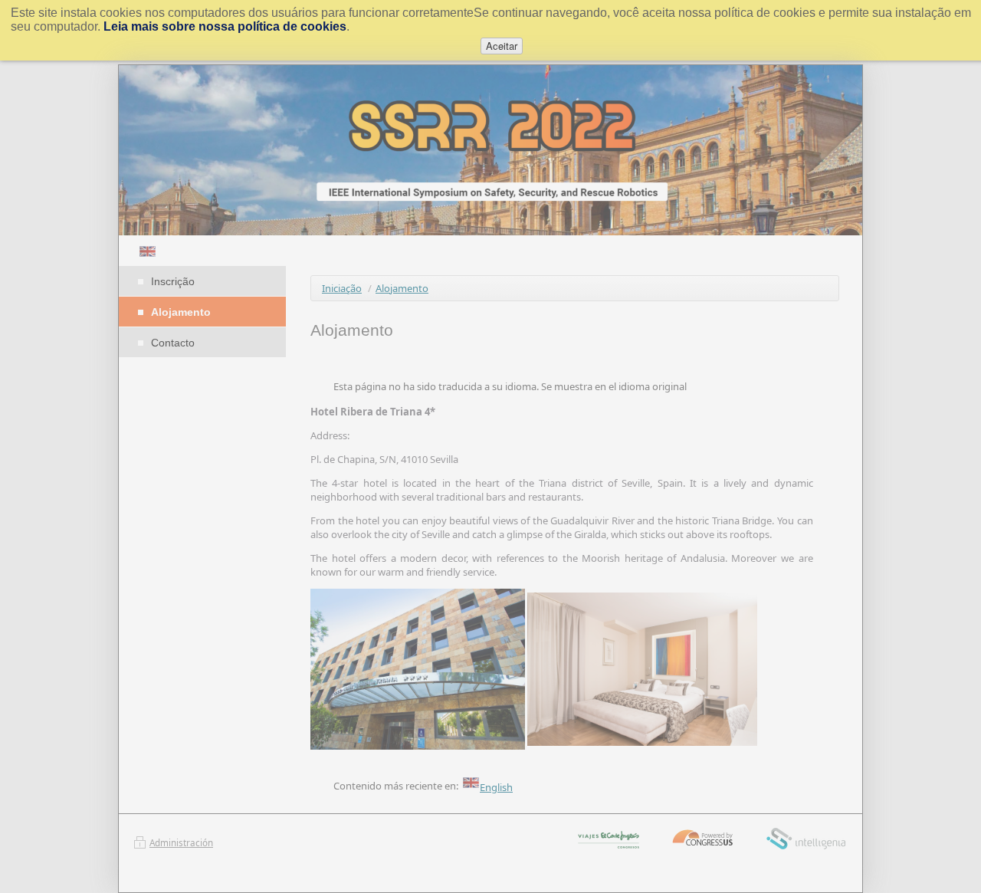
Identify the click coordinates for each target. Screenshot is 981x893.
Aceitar (501, 45)
